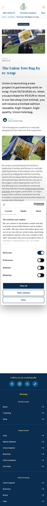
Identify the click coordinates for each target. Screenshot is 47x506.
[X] (27, 384)
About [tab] (38, 211)
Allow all (23, 286)
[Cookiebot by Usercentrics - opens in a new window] (33, 204)
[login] (43, 7)
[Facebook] (12, 384)
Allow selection (23, 293)
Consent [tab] (8, 211)
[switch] (40, 260)
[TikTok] (35, 384)
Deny (23, 300)
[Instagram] (20, 384)
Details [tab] (24, 211)
